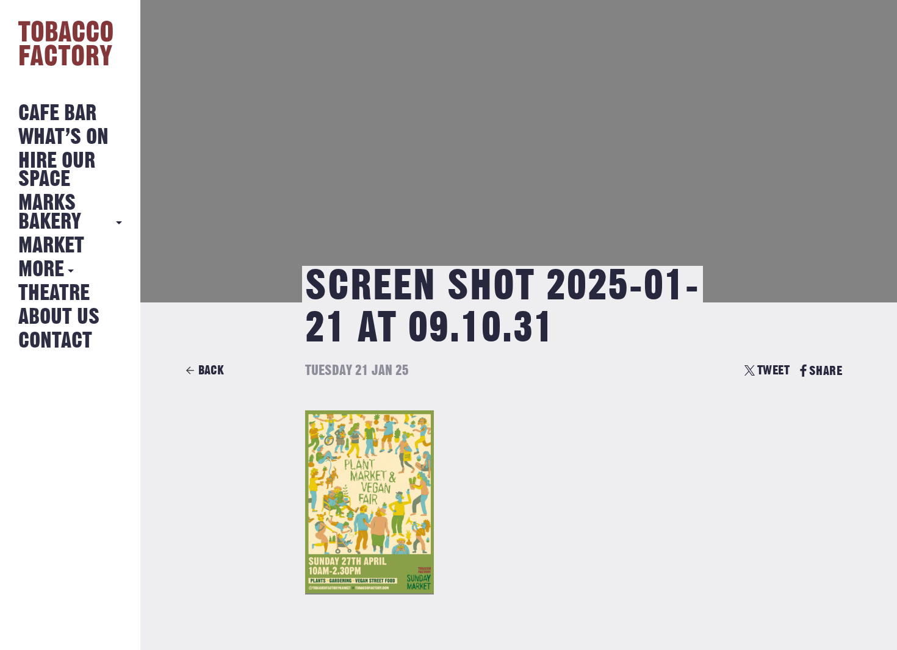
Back (211, 370)
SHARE (825, 371)
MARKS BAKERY (49, 212)
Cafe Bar (57, 113)
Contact (55, 341)
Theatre (54, 293)
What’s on (63, 137)
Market (51, 246)
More (41, 269)
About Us (58, 317)
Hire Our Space (56, 170)
